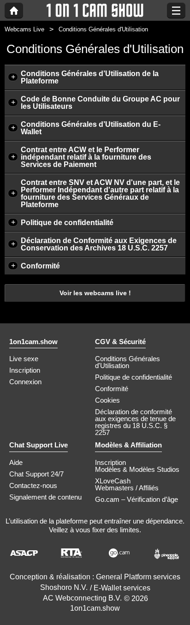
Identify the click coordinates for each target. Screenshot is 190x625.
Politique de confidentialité (67, 222)
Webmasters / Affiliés (127, 488)
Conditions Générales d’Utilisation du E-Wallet (90, 128)
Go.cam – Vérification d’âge (136, 499)
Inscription (24, 370)
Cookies (107, 400)
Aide (16, 462)
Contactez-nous (33, 485)
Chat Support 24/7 (36, 474)
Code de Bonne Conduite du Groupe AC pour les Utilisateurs (100, 102)
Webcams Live (24, 29)
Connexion (25, 382)
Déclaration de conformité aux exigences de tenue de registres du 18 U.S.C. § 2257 (135, 422)
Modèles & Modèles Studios (137, 469)
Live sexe (23, 359)
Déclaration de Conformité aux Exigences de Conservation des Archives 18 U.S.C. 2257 (99, 244)
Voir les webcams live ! (95, 293)
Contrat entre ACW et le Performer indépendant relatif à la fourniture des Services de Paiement (86, 157)
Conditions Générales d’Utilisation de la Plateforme (90, 77)
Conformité (40, 266)
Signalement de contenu (45, 497)
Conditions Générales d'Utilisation (127, 362)
